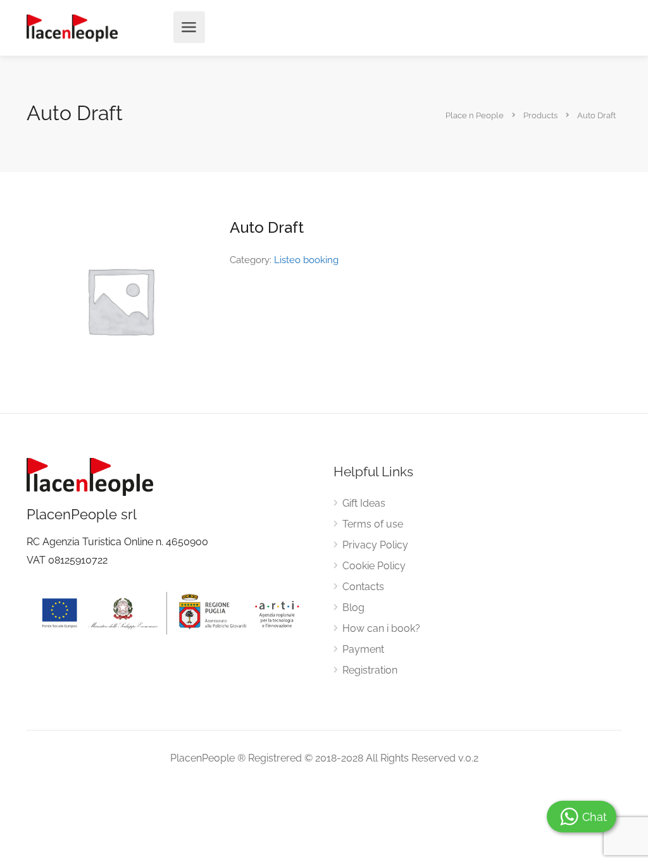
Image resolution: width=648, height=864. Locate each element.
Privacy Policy (375, 545)
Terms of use (372, 524)
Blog (353, 608)
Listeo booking (306, 260)
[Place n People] (72, 28)
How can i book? (381, 628)
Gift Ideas (363, 503)
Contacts (363, 587)
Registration (369, 670)
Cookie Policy (374, 566)
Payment (363, 649)
